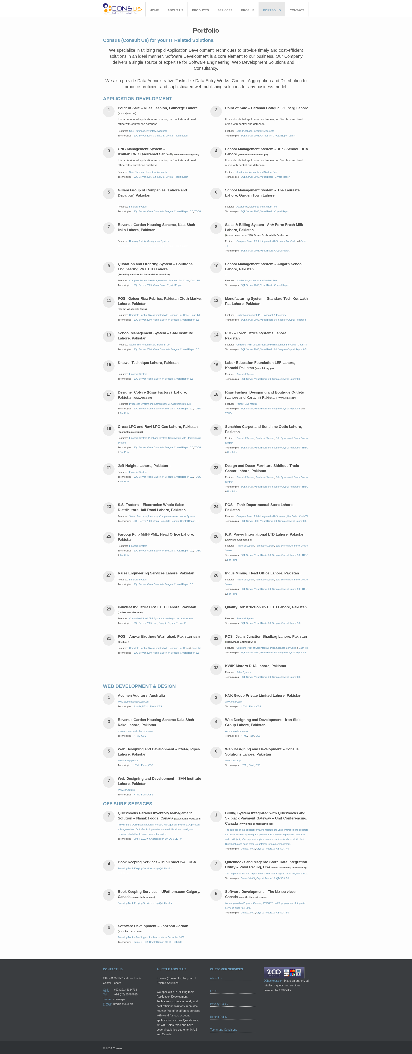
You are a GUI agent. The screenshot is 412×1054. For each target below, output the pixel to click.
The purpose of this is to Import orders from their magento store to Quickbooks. (266, 873)
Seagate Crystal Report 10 (172, 623)
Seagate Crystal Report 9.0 (179, 408)
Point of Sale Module (247, 404)
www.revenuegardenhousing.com (135, 731)
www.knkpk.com (233, 701)
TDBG (197, 211)
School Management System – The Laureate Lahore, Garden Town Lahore (262, 195)
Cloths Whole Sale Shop (132, 309)
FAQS (214, 991)
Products (200, 10)
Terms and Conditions (223, 1029)
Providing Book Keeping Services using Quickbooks (145, 868)
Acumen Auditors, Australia (141, 696)
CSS (159, 706)
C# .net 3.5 (158, 135)
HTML (145, 706)
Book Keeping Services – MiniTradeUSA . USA (158, 862)
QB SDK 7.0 (175, 838)
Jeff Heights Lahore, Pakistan (144, 466)
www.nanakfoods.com (188, 818)
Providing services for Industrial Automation (144, 274)
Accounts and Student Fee (263, 172)
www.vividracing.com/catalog (289, 867)
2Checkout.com (273, 980)
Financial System (138, 206)
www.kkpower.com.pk (238, 539)
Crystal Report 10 (158, 838)
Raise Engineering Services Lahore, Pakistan (157, 573)
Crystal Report (282, 177)
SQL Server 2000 (142, 319)
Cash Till (195, 280)
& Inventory (280, 315)
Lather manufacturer (130, 612)
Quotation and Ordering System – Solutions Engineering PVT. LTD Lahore (155, 269)
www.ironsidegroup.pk (236, 731)
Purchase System (157, 438)
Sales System (243, 672)
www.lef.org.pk (264, 368)
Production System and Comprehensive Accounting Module (160, 404)
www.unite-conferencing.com (256, 823)
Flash (153, 706)
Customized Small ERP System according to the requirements (161, 618)
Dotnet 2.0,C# (248, 912)
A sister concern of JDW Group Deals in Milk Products (256, 235)
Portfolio (272, 10)
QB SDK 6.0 (282, 912)
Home (154, 10)
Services (225, 10)
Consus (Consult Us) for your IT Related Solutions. (159, 40)
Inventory (151, 131)
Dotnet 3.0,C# (140, 838)
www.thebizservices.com (253, 897)
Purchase (140, 131)
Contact (297, 10)
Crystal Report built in (177, 135)
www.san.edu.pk (126, 790)
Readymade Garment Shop (241, 642)
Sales (132, 516)
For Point (124, 452)
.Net (155, 623)
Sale (131, 131)
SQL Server (139, 211)
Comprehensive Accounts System (177, 516)
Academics (242, 172)
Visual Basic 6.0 (155, 211)
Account (268, 315)
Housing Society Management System (149, 241)
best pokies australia (130, 432)
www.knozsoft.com (130, 931)
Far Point (124, 413)
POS (260, 315)
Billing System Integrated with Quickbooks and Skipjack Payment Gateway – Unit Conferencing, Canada (266, 818)
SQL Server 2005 (142, 135)
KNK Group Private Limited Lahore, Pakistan (263, 696)
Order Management (246, 315)
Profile (247, 10)
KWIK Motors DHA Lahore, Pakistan (256, 666)
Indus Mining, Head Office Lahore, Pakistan (263, 573)
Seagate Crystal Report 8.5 (179, 211)
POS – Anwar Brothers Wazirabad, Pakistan (156, 637)
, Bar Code (292, 516)
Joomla (137, 706)
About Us (175, 10)
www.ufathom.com (143, 897)
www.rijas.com (127, 113)
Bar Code (291, 241)
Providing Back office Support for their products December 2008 (151, 937)
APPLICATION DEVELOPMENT (137, 98)
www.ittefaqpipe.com (128, 760)
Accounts (162, 131)
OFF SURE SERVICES (127, 803)
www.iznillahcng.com (185, 154)
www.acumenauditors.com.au (133, 701)
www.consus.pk (233, 760)
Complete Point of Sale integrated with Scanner (260, 241)
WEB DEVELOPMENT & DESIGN (139, 686)
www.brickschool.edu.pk (253, 154)
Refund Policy (218, 1016)
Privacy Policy (219, 1004)
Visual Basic (267, 177)
